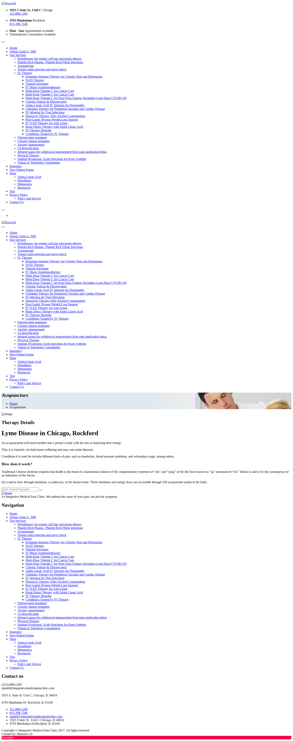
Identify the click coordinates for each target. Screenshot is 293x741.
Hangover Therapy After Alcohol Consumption (55, 116)
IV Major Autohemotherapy (43, 87)
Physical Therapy (28, 155)
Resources (24, 187)
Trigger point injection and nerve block (42, 69)
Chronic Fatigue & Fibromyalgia (46, 101)
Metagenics (25, 184)
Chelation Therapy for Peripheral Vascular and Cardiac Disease (65, 108)
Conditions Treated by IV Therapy (47, 134)
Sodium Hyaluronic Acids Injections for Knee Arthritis (52, 159)
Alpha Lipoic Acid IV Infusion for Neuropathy (55, 105)
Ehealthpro (24, 180)
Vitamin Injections (37, 83)
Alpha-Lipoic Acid (29, 177)
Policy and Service (29, 198)
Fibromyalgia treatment (32, 137)
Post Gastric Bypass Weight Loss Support (52, 119)
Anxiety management (31, 144)
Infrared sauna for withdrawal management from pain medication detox (62, 151)
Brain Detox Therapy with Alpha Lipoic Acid (54, 126)
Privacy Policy (19, 194)
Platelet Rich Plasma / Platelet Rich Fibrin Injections (50, 62)
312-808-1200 (19, 13)
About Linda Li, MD (23, 51)
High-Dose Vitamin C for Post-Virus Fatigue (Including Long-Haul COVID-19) (76, 98)
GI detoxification (28, 148)
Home (13, 48)
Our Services (18, 55)
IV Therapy (25, 73)
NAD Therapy (35, 80)
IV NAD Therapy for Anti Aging (46, 123)
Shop (13, 173)
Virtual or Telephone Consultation (39, 162)
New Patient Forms (22, 169)
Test (12, 191)
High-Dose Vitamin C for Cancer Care (50, 91)
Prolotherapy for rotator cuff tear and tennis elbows (50, 58)
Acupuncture (26, 65)
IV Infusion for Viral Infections (45, 112)
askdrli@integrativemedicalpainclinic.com (36, 716)
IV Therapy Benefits (38, 130)
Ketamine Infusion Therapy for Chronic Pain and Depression (64, 76)
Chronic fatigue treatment (33, 141)
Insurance (16, 166)
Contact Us (17, 202)
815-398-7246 (19, 24)
